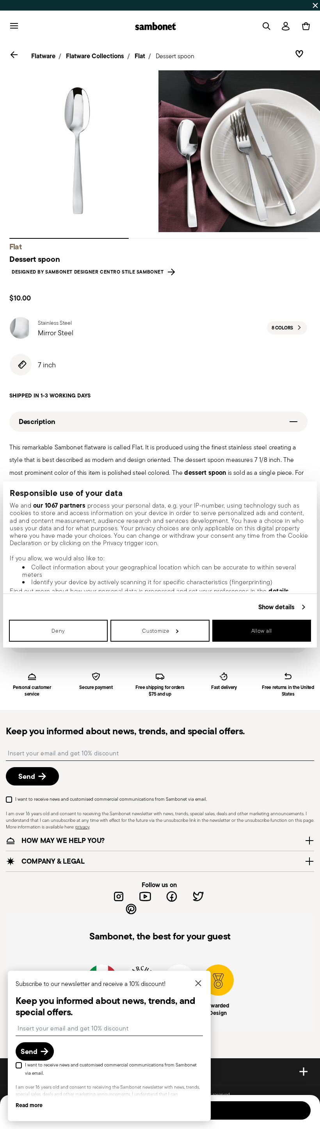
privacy (82, 826)
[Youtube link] (145, 896)
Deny (58, 631)
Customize (155, 631)
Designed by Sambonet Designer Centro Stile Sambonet (89, 272)
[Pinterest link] (131, 909)
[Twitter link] (198, 896)
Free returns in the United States (288, 691)
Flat (140, 56)
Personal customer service (32, 691)
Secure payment (96, 687)
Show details (276, 606)
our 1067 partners (59, 505)
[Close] (198, 984)
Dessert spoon (175, 56)
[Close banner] (315, 5)
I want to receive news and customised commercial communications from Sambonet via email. (111, 799)
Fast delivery (224, 687)
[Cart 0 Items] (304, 26)
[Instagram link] (118, 896)
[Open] (265, 26)
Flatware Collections (95, 56)
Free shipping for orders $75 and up (159, 691)
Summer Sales (89, 5)
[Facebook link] (171, 896)
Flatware (43, 56)
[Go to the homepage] (155, 26)
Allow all (261, 631)
